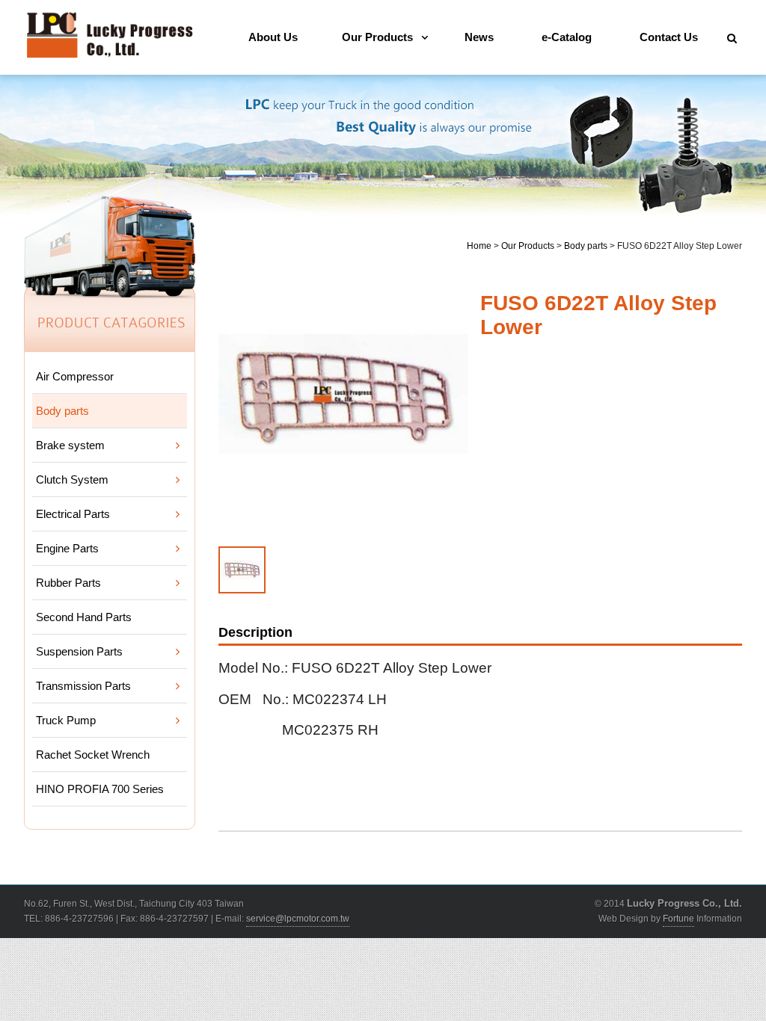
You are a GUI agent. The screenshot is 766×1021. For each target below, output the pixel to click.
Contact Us (669, 37)
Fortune (678, 918)
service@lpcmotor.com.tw (297, 918)
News (479, 37)
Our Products (377, 37)
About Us (273, 37)
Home (479, 246)
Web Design (623, 918)
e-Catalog (567, 37)
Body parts (585, 246)
